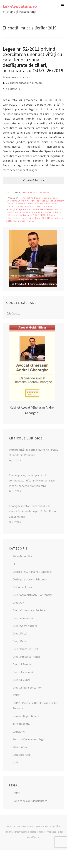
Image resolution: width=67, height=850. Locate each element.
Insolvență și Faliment (26, 716)
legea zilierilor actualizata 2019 (36, 212)
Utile (16, 762)
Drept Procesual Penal (26, 656)
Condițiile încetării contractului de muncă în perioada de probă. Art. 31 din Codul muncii (32, 511)
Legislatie (44, 192)
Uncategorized (22, 754)
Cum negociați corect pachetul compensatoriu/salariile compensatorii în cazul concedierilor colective (33, 480)
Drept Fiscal (20, 633)
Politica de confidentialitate (30, 801)
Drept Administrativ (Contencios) (33, 595)
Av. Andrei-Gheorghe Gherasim (24, 83)
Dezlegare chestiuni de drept (30, 579)
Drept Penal (20, 641)
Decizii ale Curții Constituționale (32, 571)
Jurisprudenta (21, 724)
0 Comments (13, 88)
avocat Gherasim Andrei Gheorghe (32, 199)
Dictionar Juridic (23, 587)
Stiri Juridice (20, 747)
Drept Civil (19, 602)
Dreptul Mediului (23, 672)
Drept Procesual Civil (25, 649)
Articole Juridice (22, 556)
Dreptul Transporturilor (27, 687)
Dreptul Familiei (22, 664)
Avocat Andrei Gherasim (36, 197)
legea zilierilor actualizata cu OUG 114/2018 (33, 213)
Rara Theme (38, 831)
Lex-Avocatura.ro (20, 6)
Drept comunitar (23, 618)
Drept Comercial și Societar (29, 610)
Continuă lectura (33, 180)
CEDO (16, 564)
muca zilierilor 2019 (23, 220)
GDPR (16, 695)
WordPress (33, 837)
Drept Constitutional (25, 625)
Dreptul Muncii (30, 192)
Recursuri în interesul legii (28, 739)
